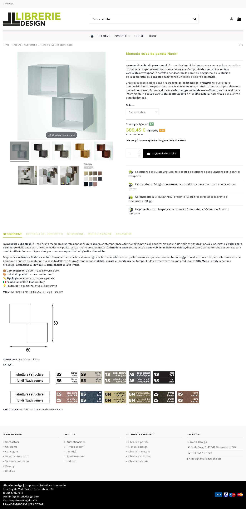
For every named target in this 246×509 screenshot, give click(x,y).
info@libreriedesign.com (206, 458)
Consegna (11, 451)
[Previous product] (240, 45)
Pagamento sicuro (16, 456)
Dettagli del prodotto (44, 234)
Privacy (9, 466)
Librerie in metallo (139, 451)
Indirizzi (71, 461)
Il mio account (76, 446)
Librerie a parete (138, 442)
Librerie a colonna (139, 456)
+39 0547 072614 (201, 453)
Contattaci (8, 3)
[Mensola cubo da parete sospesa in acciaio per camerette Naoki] (19, 152)
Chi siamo (11, 446)
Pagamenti (124, 234)
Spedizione (75, 234)
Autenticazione (76, 442)
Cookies (10, 471)
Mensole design (138, 446)
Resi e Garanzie (100, 234)
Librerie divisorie (138, 461)
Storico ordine (75, 456)
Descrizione (12, 234)
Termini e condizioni (17, 461)
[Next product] (242, 45)
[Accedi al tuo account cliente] (231, 19)
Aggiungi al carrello (164, 153)
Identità (71, 451)
